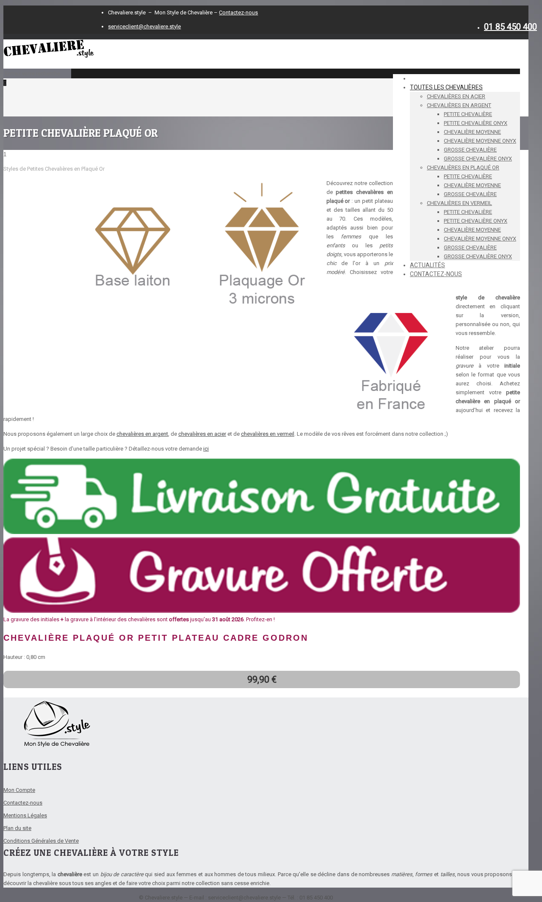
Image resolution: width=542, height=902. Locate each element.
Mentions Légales (25, 815)
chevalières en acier (202, 434)
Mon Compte (19, 790)
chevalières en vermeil (267, 434)
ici (206, 448)
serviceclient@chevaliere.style (144, 26)
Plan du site (17, 828)
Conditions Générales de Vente (41, 841)
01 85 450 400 (510, 27)
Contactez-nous (238, 12)
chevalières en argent (142, 434)
